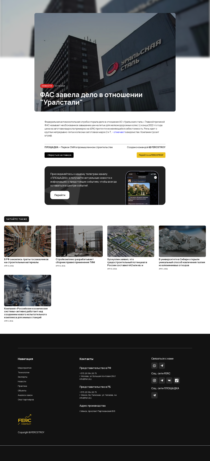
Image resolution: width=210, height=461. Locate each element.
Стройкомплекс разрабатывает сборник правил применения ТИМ (75, 261)
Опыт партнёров (26, 399)
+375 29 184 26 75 (88, 373)
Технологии (23, 372)
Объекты (22, 390)
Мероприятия (24, 367)
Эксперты (22, 376)
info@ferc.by (85, 379)
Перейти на (151, 155)
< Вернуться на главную (59, 155)
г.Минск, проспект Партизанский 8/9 (97, 411)
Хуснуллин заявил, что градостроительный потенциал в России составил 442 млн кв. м (127, 262)
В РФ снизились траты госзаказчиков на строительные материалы (26, 261)
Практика (22, 386)
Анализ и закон (25, 395)
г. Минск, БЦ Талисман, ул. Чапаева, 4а (98, 395)
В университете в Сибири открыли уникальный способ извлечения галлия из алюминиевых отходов (182, 262)
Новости (47, 86)
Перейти (59, 195)
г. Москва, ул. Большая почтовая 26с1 (98, 376)
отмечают (119, 132)
